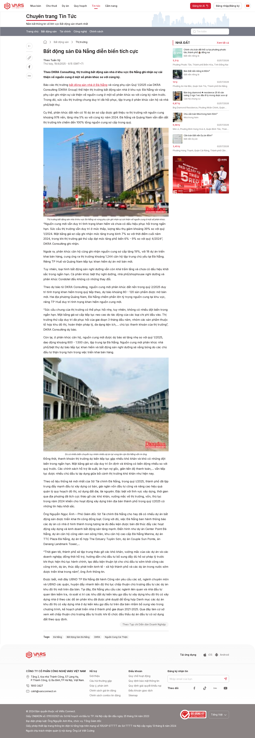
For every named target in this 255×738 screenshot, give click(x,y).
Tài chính (65, 31)
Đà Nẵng (57, 637)
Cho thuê (51, 5)
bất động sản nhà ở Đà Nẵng (88, 85)
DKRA (97, 637)
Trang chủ (32, 31)
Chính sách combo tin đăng (105, 695)
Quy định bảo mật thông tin (144, 680)
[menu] (76, 6)
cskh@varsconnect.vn (43, 691)
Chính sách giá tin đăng (103, 690)
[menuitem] (35, 6)
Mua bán (35, 5)
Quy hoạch (80, 5)
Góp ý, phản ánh (99, 685)
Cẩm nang (111, 5)
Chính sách (96, 31)
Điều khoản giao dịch (141, 690)
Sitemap (133, 695)
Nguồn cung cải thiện (116, 637)
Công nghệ (80, 31)
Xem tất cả (223, 42)
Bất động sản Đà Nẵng (78, 637)
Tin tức (96, 5)
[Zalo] (32, 76)
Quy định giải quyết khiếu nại (145, 685)
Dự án (65, 5)
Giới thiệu (95, 675)
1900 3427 (37, 685)
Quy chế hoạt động (139, 675)
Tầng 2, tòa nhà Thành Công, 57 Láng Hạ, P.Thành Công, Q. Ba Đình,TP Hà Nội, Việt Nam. (57, 678)
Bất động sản (49, 31)
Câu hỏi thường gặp (101, 680)
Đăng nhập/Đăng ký (228, 5)
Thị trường (81, 41)
